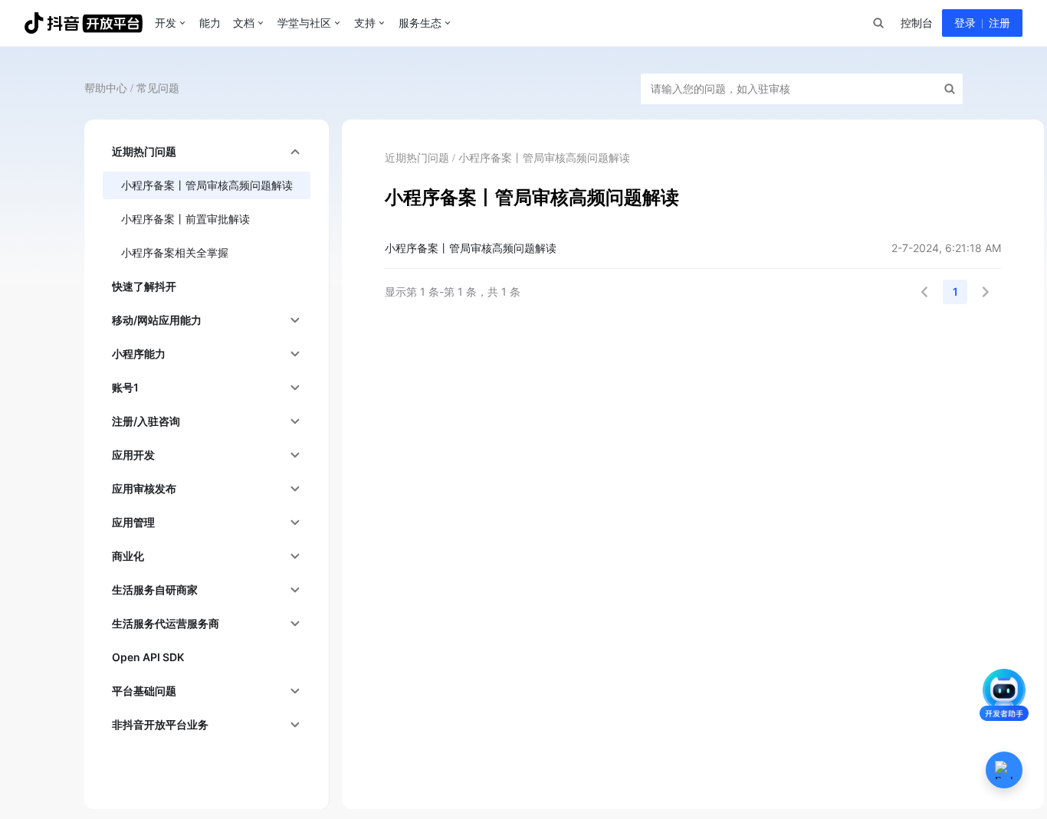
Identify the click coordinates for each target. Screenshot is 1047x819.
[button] (924, 292)
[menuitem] (206, 151)
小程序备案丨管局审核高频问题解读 (470, 247)
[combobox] (877, 23)
